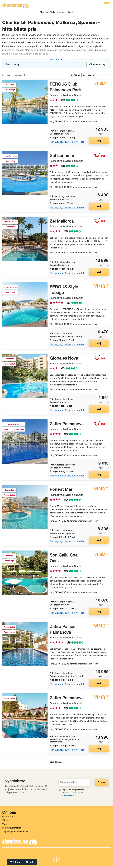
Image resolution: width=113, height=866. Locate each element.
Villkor (5, 820)
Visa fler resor (56, 762)
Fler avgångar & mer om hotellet (67, 142)
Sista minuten (57, 12)
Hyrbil (70, 12)
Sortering (75, 75)
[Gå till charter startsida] (15, 4)
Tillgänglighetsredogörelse (15, 832)
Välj (99, 140)
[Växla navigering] (106, 3)
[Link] (57, 859)
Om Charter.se (9, 817)
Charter (43, 12)
